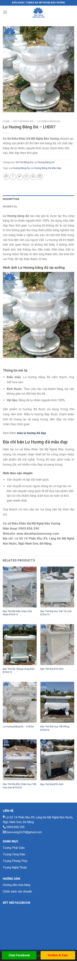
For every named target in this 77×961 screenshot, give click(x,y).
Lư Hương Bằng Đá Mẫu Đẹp (46, 168)
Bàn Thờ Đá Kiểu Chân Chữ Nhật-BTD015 (17, 613)
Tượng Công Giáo (14, 854)
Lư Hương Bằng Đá (48, 121)
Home (6, 121)
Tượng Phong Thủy (15, 861)
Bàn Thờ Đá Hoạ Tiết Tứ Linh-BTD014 (56, 613)
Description (11, 199)
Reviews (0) (10, 206)
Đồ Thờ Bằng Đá (23, 121)
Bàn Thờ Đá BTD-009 (51, 784)
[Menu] (5, 12)
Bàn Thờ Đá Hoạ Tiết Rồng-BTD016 (55, 728)
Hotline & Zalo (58, 955)
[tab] (38, 199)
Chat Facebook (19, 955)
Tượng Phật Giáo (14, 848)
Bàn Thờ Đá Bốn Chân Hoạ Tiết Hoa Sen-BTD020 (19, 786)
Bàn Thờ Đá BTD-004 (51, 668)
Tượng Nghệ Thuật (15, 867)
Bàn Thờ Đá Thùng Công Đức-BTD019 (19, 670)
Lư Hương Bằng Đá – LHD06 (18, 726)
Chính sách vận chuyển (17, 891)
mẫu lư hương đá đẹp (31, 433)
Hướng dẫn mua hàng (16, 885)
